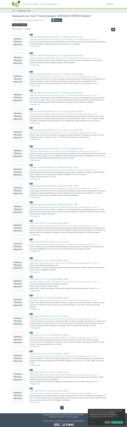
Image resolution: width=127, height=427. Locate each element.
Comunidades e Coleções (30, 4)
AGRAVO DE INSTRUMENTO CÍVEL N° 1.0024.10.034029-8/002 (56, 55)
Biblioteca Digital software (52, 415)
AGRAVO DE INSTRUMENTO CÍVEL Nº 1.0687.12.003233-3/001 (56, 130)
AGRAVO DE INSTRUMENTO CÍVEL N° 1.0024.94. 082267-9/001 (57, 74)
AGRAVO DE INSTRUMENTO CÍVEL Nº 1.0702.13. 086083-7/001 (57, 148)
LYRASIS (80, 415)
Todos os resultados (20, 25)
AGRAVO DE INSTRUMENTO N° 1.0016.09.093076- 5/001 (54, 167)
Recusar (107, 422)
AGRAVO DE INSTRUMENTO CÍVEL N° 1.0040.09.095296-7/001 (56, 93)
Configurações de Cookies (56, 417)
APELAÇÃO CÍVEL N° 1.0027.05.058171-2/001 (49, 353)
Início (13, 11)
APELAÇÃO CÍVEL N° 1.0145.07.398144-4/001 (49, 391)
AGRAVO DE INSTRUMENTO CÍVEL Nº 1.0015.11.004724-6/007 (56, 111)
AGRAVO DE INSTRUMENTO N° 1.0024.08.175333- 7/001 (54, 186)
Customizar (92, 422)
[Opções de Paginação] (113, 29)
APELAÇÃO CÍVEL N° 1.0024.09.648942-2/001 (49, 279)
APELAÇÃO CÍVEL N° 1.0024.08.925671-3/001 (49, 260)
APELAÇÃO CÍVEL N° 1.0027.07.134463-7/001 (49, 372)
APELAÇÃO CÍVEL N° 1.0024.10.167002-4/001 (49, 316)
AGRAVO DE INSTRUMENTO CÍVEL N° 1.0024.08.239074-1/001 (56, 37)
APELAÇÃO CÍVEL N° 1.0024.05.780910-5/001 (49, 223)
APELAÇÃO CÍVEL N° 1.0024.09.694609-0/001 (49, 298)
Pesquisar (57, 20)
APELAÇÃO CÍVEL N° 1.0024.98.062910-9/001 (49, 335)
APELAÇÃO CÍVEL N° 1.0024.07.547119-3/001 (49, 242)
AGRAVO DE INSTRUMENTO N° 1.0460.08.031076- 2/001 (54, 204)
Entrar (112, 4)
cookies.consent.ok (117, 422)
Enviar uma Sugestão (72, 417)
